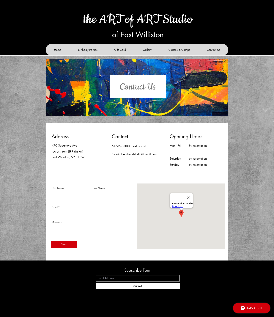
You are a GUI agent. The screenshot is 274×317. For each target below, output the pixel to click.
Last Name (98, 188)
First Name (57, 188)
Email (54, 207)
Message (57, 222)
